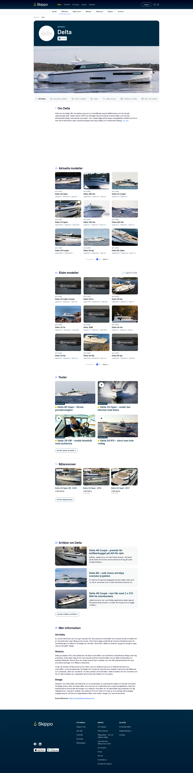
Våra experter (103, 731)
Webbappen (81, 743)
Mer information (151, 99)
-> (105, 259)
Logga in (146, 4)
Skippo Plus (81, 727)
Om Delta (42, 99)
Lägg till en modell (131, 273)
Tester (96, 99)
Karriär (100, 756)
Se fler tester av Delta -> (66, 450)
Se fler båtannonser (65, 500)
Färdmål (67, 5)
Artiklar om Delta (130, 99)
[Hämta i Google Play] (53, 750)
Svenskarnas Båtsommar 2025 (104, 742)
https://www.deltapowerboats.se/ (81, 698)
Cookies (122, 735)
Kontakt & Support (105, 764)
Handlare (121, 11)
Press (100, 752)
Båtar (59, 5)
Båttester (88, 11)
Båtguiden (64, 11)
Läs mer (126, 121)
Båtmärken (99, 11)
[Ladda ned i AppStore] (40, 750)
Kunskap (75, 5)
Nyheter (92, 5)
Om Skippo (102, 727)
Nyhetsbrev (102, 760)
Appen (84, 5)
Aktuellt (54, 11)
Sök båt (79, 731)
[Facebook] (35, 744)
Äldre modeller (80, 99)
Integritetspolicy (125, 731)
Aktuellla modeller (60, 99)
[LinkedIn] (40, 744)
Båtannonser (77, 11)
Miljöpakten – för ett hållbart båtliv (105, 736)
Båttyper (110, 11)
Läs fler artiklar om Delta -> (67, 614)
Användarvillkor (125, 727)
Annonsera (102, 748)
